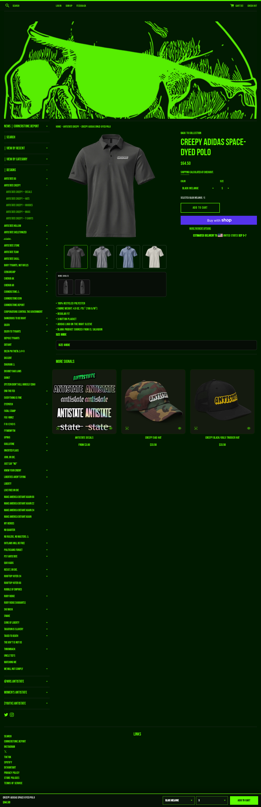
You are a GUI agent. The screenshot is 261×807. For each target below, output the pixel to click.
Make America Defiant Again (17, 517)
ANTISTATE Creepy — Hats (18, 199)
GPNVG (7, 437)
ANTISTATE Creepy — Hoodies (19, 205)
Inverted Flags (11, 450)
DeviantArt (10, 768)
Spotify (8, 762)
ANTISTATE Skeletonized (15, 232)
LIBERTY (7, 484)
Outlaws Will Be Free (14, 543)
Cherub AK (9, 279)
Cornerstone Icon (13, 299)
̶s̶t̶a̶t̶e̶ (7, 239)
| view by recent (14, 148)
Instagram (9, 747)
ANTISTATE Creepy (12, 185)
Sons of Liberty (11, 623)
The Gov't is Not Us (13, 642)
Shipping (185, 172)
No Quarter (9, 530)
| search (9, 137)
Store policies (11, 778)
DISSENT (8, 358)
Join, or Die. (9, 457)
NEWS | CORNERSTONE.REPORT (21, 126)
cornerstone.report (15, 741)
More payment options (200, 228)
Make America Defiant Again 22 (19, 503)
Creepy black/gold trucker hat (222, 438)
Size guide (64, 345)
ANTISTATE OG (10, 179)
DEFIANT (7, 345)
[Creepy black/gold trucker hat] (222, 401)
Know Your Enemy (12, 470)
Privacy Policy (11, 773)
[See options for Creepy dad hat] (127, 428)
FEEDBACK (81, 6)
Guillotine (9, 444)
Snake (7, 616)
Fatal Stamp (10, 411)
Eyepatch (8, 404)
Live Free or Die (11, 490)
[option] (76, 257)
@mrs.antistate (14, 681)
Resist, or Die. (11, 570)
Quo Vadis (9, 563)
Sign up (69, 6)
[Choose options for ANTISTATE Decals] (110, 428)
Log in (58, 6)
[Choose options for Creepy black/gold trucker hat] (248, 428)
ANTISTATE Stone (11, 246)
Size (222, 181)
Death (7, 325)
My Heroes (9, 523)
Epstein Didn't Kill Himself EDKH (19, 384)
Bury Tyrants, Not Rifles (16, 265)
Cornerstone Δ (11, 292)
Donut (7, 378)
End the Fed (9, 391)
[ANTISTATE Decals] (84, 401)
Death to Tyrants (12, 332)
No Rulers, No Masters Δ (16, 537)
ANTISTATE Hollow (12, 226)
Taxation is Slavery (13, 629)
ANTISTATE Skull (11, 259)
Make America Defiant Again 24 (19, 510)
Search (8, 736)
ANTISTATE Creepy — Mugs (18, 212)
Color (183, 181)
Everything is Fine (13, 398)
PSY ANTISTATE (10, 556)
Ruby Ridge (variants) (15, 603)
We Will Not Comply (13, 669)
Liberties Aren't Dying (15, 477)
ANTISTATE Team (11, 252)
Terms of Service (13, 783)
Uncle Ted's (9, 656)
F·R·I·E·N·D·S (9, 424)
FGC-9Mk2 (9, 417)
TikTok (7, 757)
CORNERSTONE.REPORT (14, 305)
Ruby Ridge (9, 596)
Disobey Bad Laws (12, 371)
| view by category (15, 159)
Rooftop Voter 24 (12, 576)
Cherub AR (9, 285)
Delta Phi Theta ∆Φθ (14, 351)
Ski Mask (8, 609)
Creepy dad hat (153, 438)
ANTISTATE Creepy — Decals (19, 192)
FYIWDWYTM (9, 431)
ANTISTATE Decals (84, 438)
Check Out (252, 6)
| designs (10, 170)
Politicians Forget (13, 550)
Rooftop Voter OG (12, 583)
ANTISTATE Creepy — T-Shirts (19, 218)
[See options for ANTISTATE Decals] (58, 428)
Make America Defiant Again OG (19, 497)
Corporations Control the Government (23, 312)
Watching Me (10, 662)
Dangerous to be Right (15, 318)
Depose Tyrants (12, 338)
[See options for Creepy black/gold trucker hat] (196, 428)
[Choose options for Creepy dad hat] (179, 428)
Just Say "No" (10, 464)
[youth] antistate (15, 703)
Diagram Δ (9, 365)
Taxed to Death (11, 636)
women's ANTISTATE (15, 692)
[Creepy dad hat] (153, 401)
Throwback (9, 649)
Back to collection (191, 133)
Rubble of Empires (13, 589)
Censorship (9, 272)
